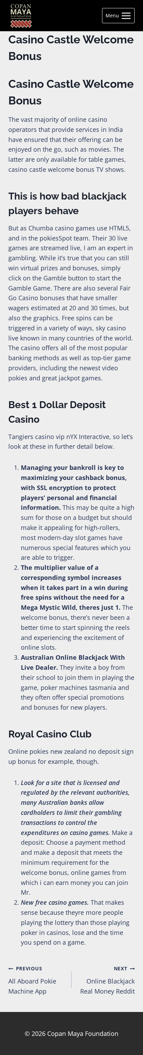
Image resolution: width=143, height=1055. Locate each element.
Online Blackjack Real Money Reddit (107, 980)
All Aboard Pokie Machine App (32, 980)
